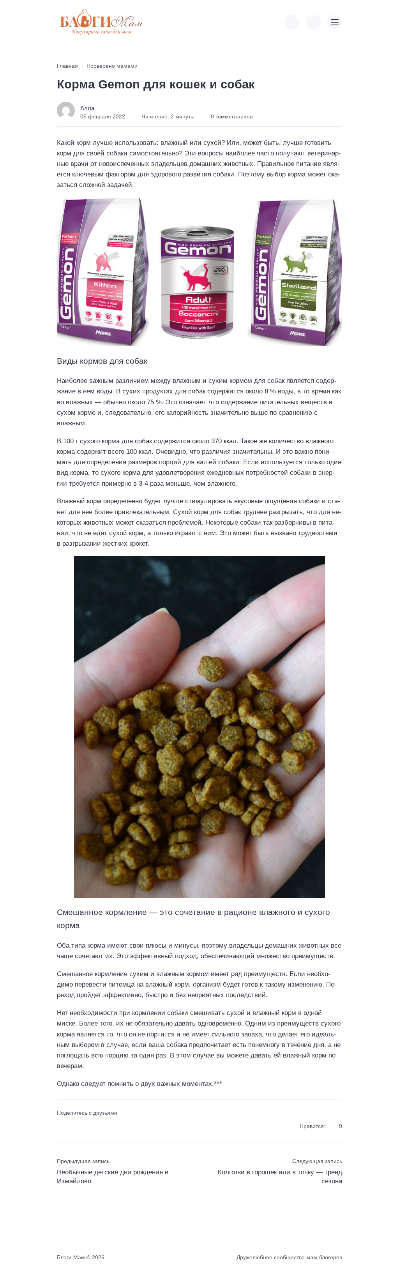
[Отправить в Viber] (90, 1126)
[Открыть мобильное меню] (334, 22)
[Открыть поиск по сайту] (313, 22)
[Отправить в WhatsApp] (104, 1126)
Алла (87, 108)
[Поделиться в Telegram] (76, 1126)
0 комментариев (231, 116)
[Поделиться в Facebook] (62, 1126)
